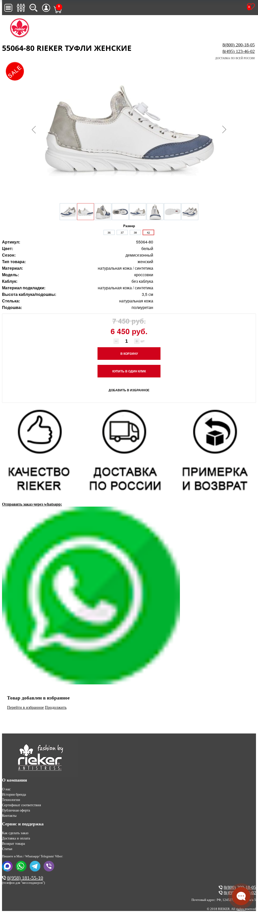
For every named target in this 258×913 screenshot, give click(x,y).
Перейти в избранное (25, 707)
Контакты (9, 816)
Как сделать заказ (15, 833)
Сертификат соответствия (21, 805)
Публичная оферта (16, 810)
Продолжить (56, 707)
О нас (6, 789)
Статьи (7, 849)
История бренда (14, 794)
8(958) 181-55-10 (25, 878)
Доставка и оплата (16, 838)
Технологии (11, 800)
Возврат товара (13, 844)
